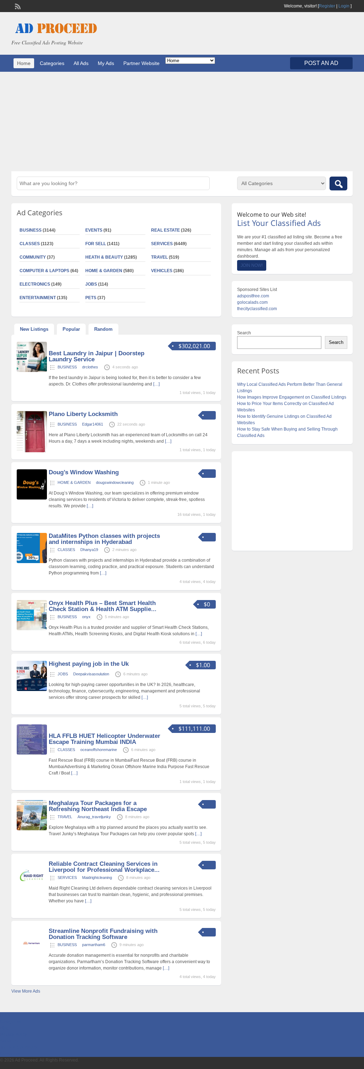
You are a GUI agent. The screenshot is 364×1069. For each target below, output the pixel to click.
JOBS (91, 284)
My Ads (106, 63)
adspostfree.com (253, 295)
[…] (156, 384)
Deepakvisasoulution (91, 674)
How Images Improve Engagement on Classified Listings (291, 397)
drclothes (90, 367)
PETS (90, 297)
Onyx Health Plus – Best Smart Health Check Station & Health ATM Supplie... (102, 606)
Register (327, 6)
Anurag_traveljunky (94, 817)
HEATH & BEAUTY (104, 257)
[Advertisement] (182, 121)
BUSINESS (67, 367)
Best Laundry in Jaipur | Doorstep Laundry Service (96, 356)
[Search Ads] (338, 183)
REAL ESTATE (165, 230)
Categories (52, 63)
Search (244, 332)
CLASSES (66, 549)
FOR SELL (95, 243)
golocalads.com (252, 302)
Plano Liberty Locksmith (83, 414)
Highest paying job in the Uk (89, 663)
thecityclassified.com (257, 308)
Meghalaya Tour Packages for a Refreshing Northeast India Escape (98, 806)
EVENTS (93, 230)
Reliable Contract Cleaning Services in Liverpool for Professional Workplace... (104, 866)
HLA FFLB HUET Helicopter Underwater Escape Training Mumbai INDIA (104, 739)
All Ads (81, 63)
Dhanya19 (89, 549)
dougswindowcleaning (115, 482)
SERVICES (162, 243)
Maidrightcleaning (97, 877)
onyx (86, 617)
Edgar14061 (92, 424)
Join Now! (252, 265)
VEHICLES (161, 270)
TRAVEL (159, 257)
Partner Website (141, 63)
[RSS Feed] (17, 6)
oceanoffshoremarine (98, 749)
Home (24, 63)
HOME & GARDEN (103, 270)
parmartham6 (93, 945)
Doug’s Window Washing (84, 472)
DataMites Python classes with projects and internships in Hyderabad (104, 539)
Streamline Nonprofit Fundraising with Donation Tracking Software (103, 934)
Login (343, 6)
